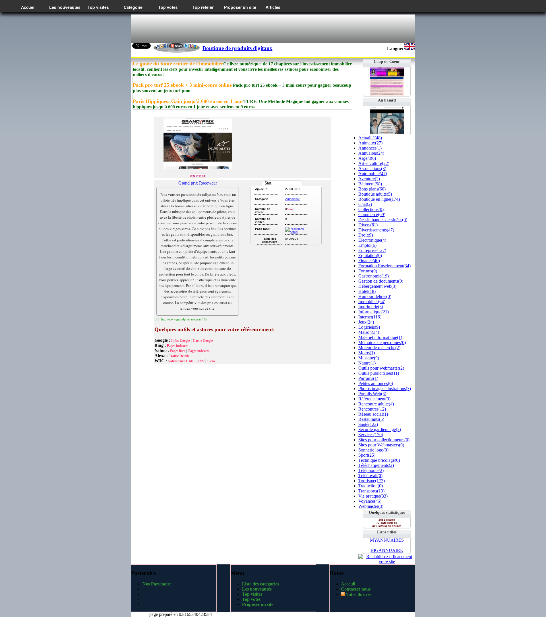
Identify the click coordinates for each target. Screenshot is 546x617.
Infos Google (180, 341)
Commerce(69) (371, 214)
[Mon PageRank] (296, 231)
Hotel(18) (367, 291)
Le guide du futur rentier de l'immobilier (178, 64)
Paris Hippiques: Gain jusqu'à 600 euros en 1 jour (188, 101)
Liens (211, 361)
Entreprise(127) (372, 250)
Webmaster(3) (370, 506)
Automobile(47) (372, 173)
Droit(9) (365, 235)
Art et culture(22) (373, 163)
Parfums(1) (368, 378)
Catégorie (133, 7)
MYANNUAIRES (387, 540)
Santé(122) (368, 424)
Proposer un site (240, 7)
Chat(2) (365, 204)
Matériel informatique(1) (380, 337)
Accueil (28, 7)
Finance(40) (369, 260)
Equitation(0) (370, 255)
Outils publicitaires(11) (378, 373)
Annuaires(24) (371, 153)
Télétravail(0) (370, 475)
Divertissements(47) (376, 229)
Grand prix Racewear (197, 183)
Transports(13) (371, 490)
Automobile (292, 198)
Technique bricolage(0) (379, 460)
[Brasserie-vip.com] (387, 132)
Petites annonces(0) (375, 383)
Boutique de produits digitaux (237, 48)
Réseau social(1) (373, 414)
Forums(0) (367, 270)
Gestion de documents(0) (380, 281)
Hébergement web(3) (377, 286)
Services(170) (370, 434)
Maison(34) (368, 332)
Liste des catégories (260, 583)
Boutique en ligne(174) (379, 199)
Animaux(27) (370, 142)
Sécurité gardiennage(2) (379, 429)
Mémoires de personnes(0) (382, 342)
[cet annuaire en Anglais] (409, 48)
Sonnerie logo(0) (373, 450)
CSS (201, 361)
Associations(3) (372, 168)
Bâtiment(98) (370, 183)
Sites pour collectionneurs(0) (384, 439)
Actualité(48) (370, 137)
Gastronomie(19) (373, 276)
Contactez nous (356, 589)
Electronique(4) (372, 240)
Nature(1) (367, 363)
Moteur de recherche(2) (379, 347)
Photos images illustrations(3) (384, 388)
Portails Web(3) (372, 393)
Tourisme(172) (371, 480)
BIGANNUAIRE (387, 550)
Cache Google (203, 341)
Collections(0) (371, 209)
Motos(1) (366, 352)
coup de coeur (197, 175)
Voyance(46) (369, 501)
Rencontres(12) (372, 409)
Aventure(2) (369, 178)
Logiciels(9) (369, 327)
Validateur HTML (181, 361)
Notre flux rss (358, 594)
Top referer (203, 7)
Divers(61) (368, 224)
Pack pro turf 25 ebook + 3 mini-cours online (182, 85)
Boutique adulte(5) (375, 194)
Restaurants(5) (371, 419)
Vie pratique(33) (373, 496)
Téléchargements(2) (376, 465)
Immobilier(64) (371, 301)
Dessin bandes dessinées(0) (382, 219)
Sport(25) (366, 455)
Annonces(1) (370, 148)
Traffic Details (179, 356)
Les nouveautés (64, 7)
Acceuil (348, 583)
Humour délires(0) (374, 296)
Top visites (98, 7)
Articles (273, 7)
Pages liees (177, 351)
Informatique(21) (373, 311)
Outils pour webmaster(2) (381, 368)
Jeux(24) (366, 322)
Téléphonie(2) (371, 470)
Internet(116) (369, 316)
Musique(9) (368, 357)
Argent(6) (367, 158)
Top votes (168, 7)
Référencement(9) (374, 398)
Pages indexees (177, 346)
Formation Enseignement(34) (384, 265)
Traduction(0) (370, 485)
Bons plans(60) (372, 189)
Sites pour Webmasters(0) (381, 444)
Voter (290, 209)
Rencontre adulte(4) (376, 403)
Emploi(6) (367, 245)
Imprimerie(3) (370, 306)
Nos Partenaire (156, 583)
